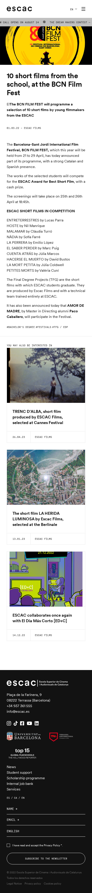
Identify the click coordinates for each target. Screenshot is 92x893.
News (11, 767)
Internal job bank (20, 784)
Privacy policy (33, 883)
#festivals (43, 327)
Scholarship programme (26, 778)
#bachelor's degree (21, 327)
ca (15, 797)
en (71, 9)
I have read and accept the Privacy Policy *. (37, 845)
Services (13, 789)
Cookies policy (52, 883)
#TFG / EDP (60, 327)
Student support (19, 772)
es (8, 797)
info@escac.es (18, 711)
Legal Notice (14, 883)
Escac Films (32, 128)
